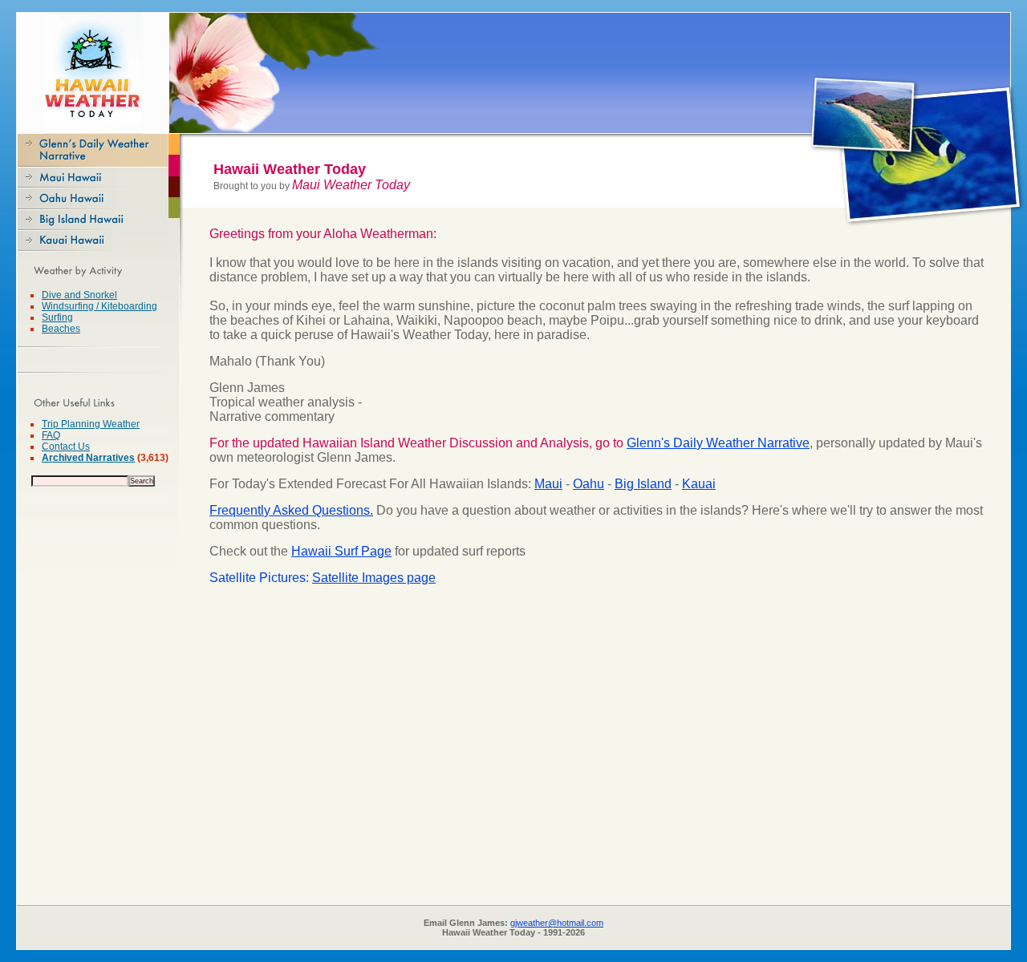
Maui (548, 484)
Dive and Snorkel (79, 295)
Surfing (57, 317)
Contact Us (66, 446)
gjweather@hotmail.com (556, 923)
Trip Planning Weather (91, 424)
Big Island (643, 484)
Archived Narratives (88, 457)
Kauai (699, 484)
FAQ (51, 435)
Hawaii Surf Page (341, 551)
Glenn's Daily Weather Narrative (718, 443)
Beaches (61, 328)
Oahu (588, 484)
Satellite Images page (374, 577)
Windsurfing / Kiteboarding (99, 306)
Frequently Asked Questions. (291, 510)
